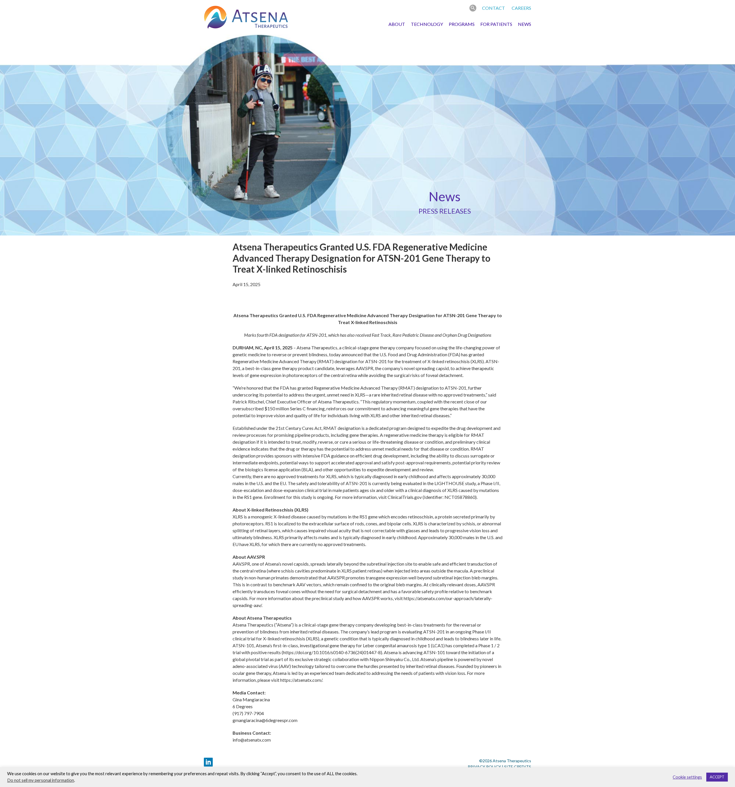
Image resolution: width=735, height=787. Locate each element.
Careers (521, 8)
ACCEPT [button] (717, 777)
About (396, 24)
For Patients (496, 24)
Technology (427, 24)
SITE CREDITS (517, 766)
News (524, 24)
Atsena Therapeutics (246, 17)
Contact (493, 8)
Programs (462, 24)
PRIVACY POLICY (484, 766)
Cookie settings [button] (687, 777)
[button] (472, 8)
